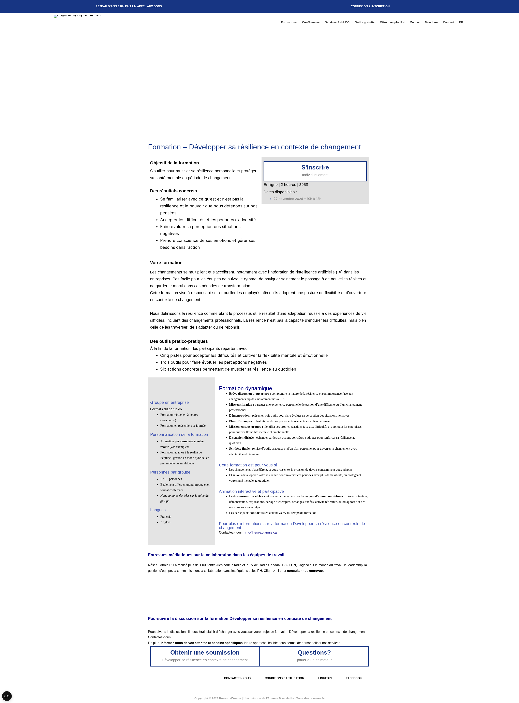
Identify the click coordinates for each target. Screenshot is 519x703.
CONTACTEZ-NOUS (237, 678)
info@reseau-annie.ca (261, 532)
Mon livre (431, 22)
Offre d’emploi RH (392, 22)
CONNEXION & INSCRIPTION (370, 6)
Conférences (311, 22)
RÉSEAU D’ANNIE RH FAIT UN (128, 6)
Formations (289, 22)
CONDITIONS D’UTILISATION (284, 678)
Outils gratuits (365, 22)
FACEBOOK (354, 678)
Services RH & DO (337, 22)
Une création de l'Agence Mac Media (269, 698)
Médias (415, 22)
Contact (448, 22)
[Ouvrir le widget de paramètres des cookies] (7, 696)
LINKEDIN (325, 678)
